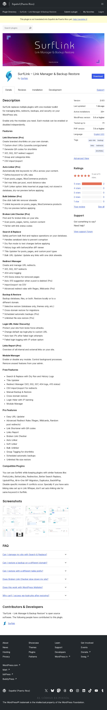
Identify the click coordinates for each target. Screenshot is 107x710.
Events (84, 647)
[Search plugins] (30, 28)
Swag (85, 656)
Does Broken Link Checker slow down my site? (25, 579)
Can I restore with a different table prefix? (23, 571)
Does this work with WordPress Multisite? (23, 587)
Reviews (22, 90)
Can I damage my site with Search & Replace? (25, 554)
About (5, 643)
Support (100, 90)
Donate (86, 652)
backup (100, 140)
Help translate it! (80, 19)
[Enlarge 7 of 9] (65, 509)
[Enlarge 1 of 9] (19, 509)
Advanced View (81, 158)
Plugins (32, 652)
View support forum (83, 231)
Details (8, 90)
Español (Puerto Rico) (19, 690)
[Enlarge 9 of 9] (65, 531)
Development (55, 90)
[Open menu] (103, 4)
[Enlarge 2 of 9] (19, 520)
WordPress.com (11, 665)
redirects (99, 146)
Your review (79, 206)
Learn (57, 643)
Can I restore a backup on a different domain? (25, 563)
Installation (37, 90)
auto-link (92, 140)
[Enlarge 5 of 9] (42, 520)
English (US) (99, 134)
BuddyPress (10, 679)
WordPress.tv (62, 656)
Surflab (24, 78)
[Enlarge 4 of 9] (42, 509)
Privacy (6, 656)
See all (101, 206)
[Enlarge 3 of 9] (19, 532)
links (92, 146)
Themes (32, 647)
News (5, 647)
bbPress (8, 674)
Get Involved (87, 643)
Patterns (33, 656)
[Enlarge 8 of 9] (65, 520)
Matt (6, 669)
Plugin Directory (9, 12)
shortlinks (99, 151)
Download (98, 76)
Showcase (34, 643)
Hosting (6, 652)
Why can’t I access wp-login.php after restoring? (26, 595)
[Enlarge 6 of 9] (42, 531)
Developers (60, 652)
